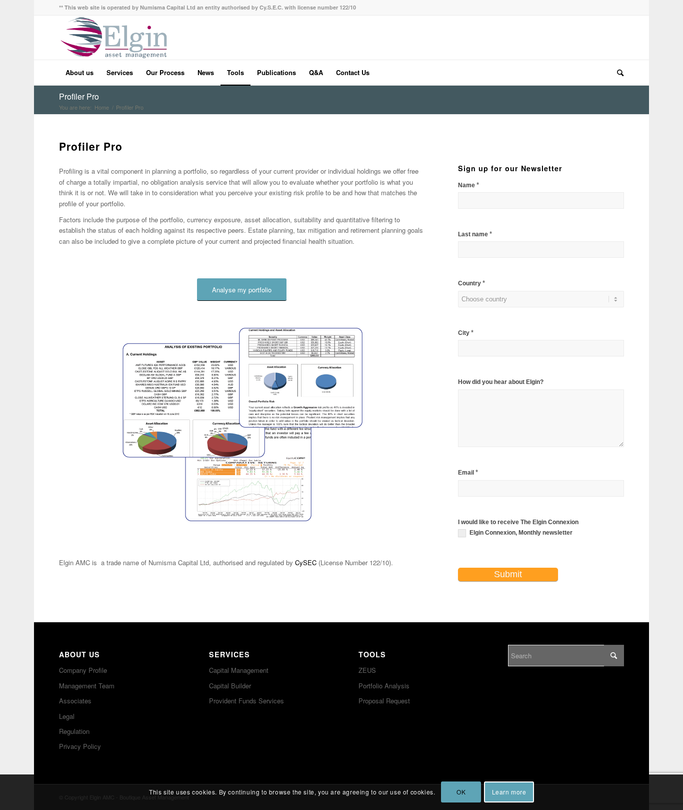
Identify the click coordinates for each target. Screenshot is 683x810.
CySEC (305, 562)
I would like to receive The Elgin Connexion (518, 522)
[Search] (617, 72)
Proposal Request (384, 700)
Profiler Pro (79, 96)
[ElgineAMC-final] (113, 38)
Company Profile (83, 670)
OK (461, 792)
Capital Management (238, 670)
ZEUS (367, 670)
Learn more (509, 792)
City (466, 332)
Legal (66, 716)
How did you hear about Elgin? (501, 381)
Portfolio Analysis (384, 685)
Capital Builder (230, 685)
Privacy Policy (80, 746)
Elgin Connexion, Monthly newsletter (520, 532)
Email (468, 472)
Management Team (86, 685)
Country (471, 283)
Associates (75, 700)
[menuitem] (79, 72)
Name (468, 185)
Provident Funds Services (246, 700)
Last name (475, 234)
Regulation (74, 731)
